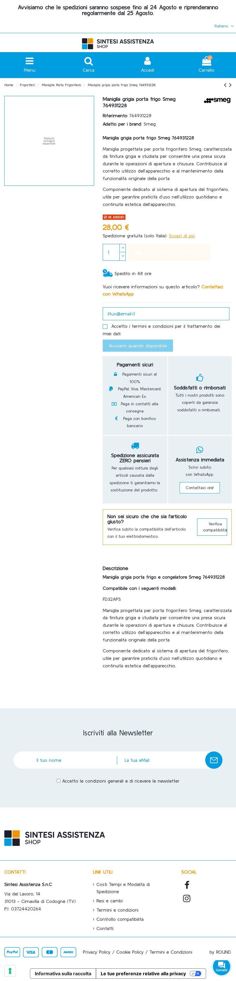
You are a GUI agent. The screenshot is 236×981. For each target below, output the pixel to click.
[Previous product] (226, 85)
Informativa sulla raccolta (63, 973)
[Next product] (230, 85)
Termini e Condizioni (170, 952)
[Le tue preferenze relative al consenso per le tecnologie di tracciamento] (10, 970)
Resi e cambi (109, 900)
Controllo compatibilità (120, 919)
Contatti (104, 928)
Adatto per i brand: (122, 123)
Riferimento (115, 115)
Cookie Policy (130, 952)
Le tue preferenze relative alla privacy (143, 973)
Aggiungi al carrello (174, 252)
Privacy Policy (97, 952)
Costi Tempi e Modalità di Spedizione (123, 888)
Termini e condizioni (117, 909)
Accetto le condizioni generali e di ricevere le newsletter (121, 780)
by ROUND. (221, 952)
